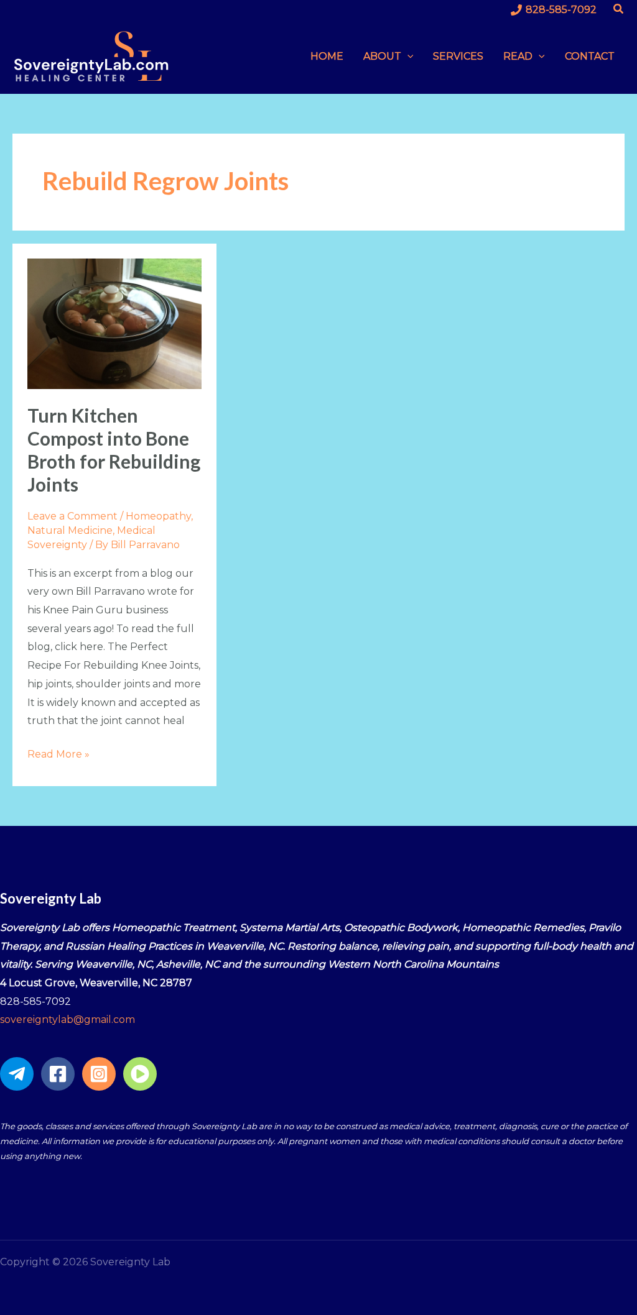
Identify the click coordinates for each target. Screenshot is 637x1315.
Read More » (58, 752)
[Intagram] (99, 1074)
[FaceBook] (58, 1074)
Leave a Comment (72, 516)
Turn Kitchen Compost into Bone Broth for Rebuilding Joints (113, 449)
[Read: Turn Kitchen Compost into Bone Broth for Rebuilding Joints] (114, 323)
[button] (619, 9)
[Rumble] (140, 1074)
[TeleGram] (17, 1074)
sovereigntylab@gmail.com (67, 1019)
